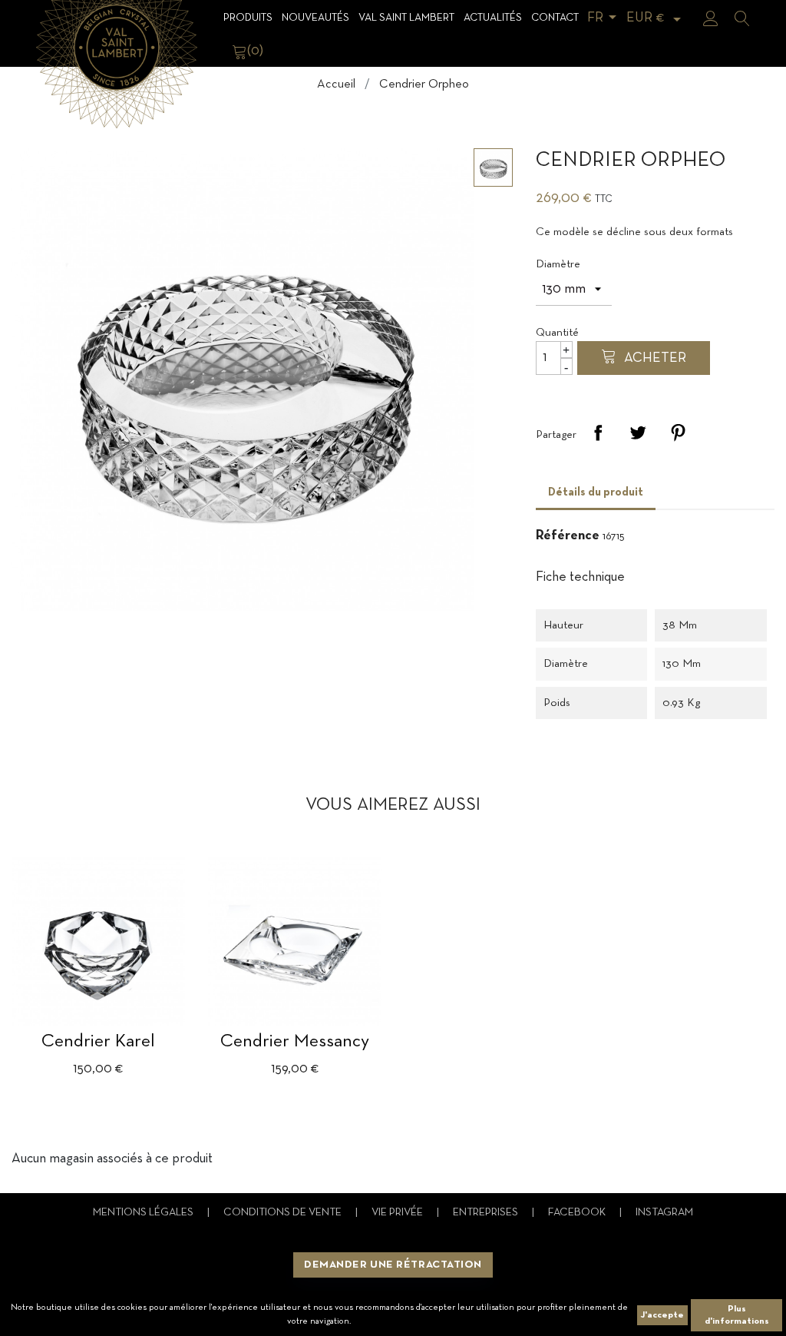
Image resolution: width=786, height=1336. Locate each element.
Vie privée (398, 1213)
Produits (247, 18)
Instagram (664, 1213)
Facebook (578, 1213)
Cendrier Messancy (294, 1041)
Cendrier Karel (98, 1041)
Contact (555, 18)
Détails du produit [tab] (595, 492)
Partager (598, 432)
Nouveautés (315, 18)
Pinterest (677, 432)
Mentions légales (144, 1213)
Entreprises (486, 1213)
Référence (567, 535)
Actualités (493, 18)
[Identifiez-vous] (710, 18)
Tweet (638, 432)
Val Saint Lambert (406, 18)
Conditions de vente (283, 1213)
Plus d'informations (737, 1315)
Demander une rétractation (393, 1265)
